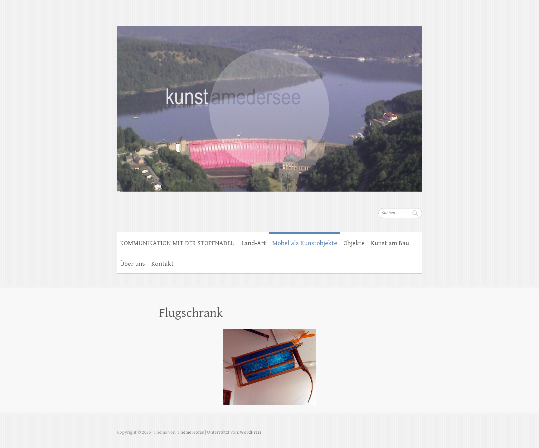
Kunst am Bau (390, 243)
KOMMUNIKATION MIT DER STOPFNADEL (177, 243)
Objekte (354, 243)
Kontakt (162, 264)
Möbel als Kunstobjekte (304, 243)
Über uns (132, 264)
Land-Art (253, 243)
